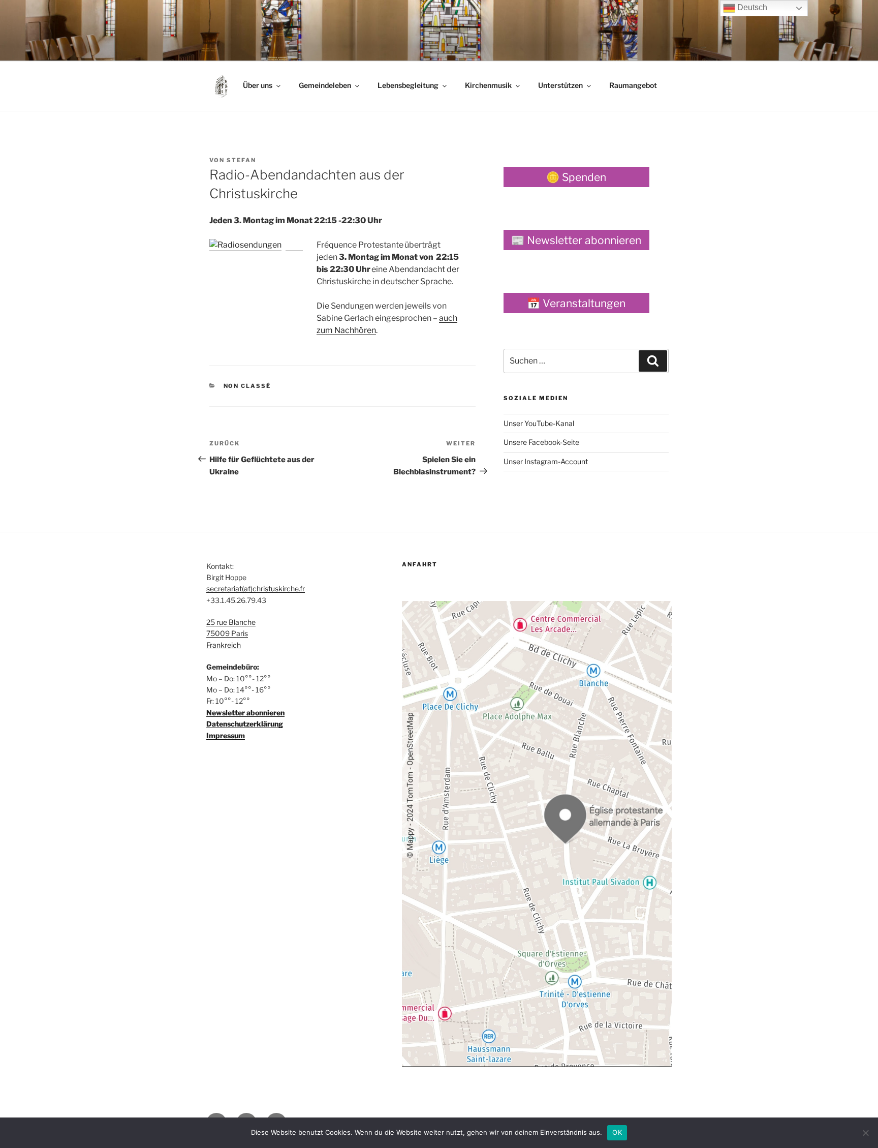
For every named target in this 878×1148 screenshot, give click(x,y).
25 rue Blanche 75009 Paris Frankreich (231, 633)
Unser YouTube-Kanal (539, 423)
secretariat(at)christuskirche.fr (255, 588)
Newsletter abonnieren (245, 712)
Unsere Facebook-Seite (541, 442)
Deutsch (751, 7)
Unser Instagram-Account (546, 461)
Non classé (247, 385)
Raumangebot (633, 85)
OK (617, 1132)
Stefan (241, 160)
